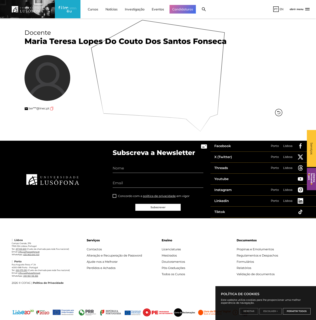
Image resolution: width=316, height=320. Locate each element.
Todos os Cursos (173, 274)
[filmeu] (67, 9)
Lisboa (287, 146)
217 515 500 (21, 249)
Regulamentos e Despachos (257, 255)
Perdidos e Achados (101, 268)
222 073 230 (21, 270)
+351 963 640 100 (31, 254)
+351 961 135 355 (30, 276)
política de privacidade (159, 196)
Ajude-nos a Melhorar (102, 261)
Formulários (245, 261)
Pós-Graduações (173, 268)
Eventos (158, 9)
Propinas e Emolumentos (255, 249)
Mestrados (169, 255)
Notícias (112, 9)
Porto (275, 146)
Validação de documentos (256, 274)
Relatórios (244, 268)
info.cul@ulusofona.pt (29, 251)
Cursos (93, 9)
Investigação (134, 9)
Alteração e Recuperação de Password (114, 255)
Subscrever (158, 207)
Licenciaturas (171, 249)
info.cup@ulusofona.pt (29, 273)
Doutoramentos (173, 261)
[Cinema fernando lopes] (311, 179)
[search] (204, 9)
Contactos (94, 249)
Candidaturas (182, 9)
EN (281, 9)
